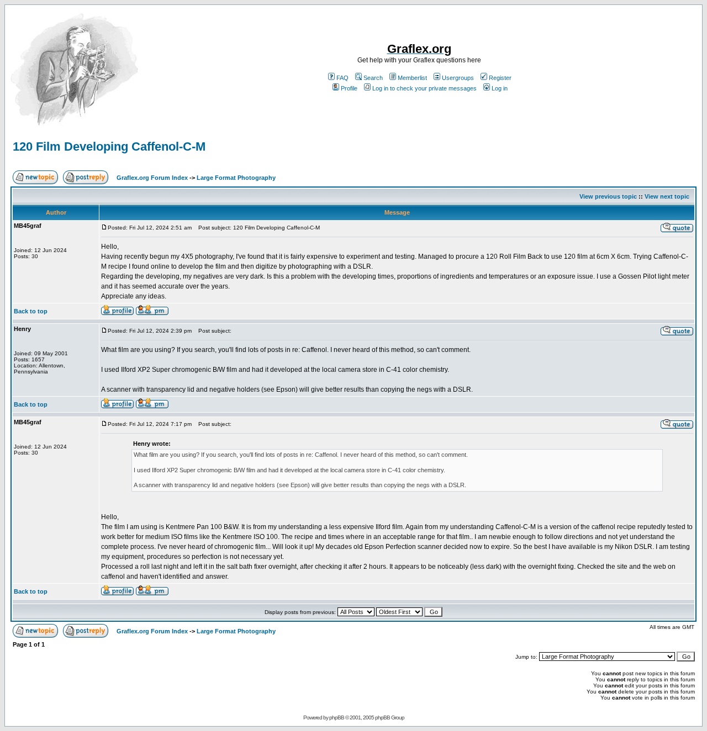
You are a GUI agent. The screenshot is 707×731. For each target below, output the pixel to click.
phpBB (336, 717)
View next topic (667, 196)
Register (500, 77)
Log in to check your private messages (424, 88)
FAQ (342, 77)
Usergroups (458, 77)
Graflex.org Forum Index (152, 177)
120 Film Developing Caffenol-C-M (109, 146)
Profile (349, 88)
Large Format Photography (236, 177)
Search (373, 77)
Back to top (31, 311)
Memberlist (412, 77)
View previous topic (608, 196)
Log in (500, 88)
